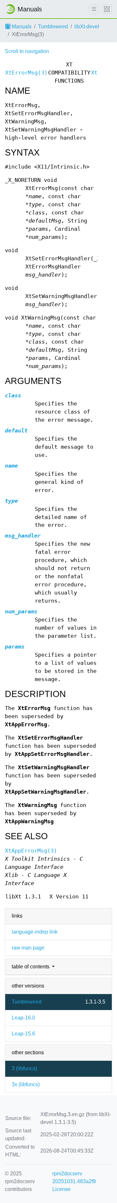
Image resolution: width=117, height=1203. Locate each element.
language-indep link (35, 932)
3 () (24, 1068)
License (61, 1189)
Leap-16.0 (23, 1017)
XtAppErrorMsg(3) (31, 851)
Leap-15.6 (23, 1033)
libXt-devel (86, 26)
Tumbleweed (53, 26)
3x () (26, 1084)
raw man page (28, 947)
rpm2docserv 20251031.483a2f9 (74, 1177)
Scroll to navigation (27, 51)
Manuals (21, 26)
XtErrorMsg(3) (26, 73)
